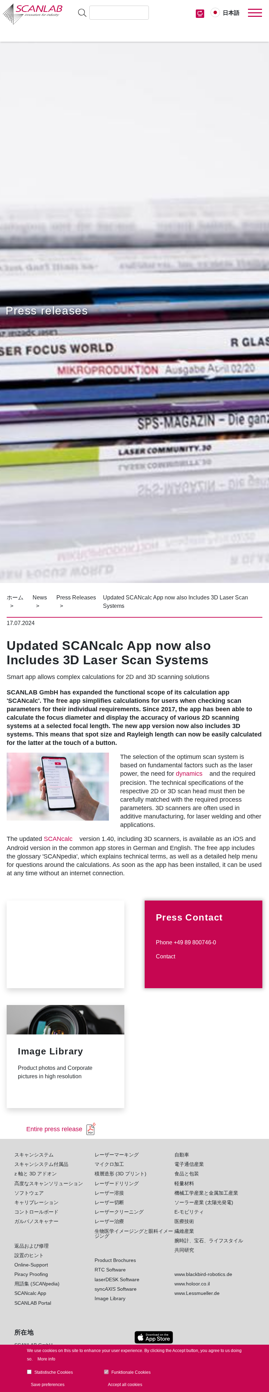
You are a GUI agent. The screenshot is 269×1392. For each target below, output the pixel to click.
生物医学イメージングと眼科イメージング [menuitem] (134, 1234)
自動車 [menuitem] (181, 1154)
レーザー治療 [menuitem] (109, 1221)
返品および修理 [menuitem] (31, 1245)
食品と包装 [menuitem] (186, 1173)
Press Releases (76, 597)
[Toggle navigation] (255, 13)
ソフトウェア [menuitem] (29, 1192)
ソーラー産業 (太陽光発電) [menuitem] (203, 1202)
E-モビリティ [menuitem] (189, 1211)
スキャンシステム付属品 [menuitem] (41, 1164)
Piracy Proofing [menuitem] (31, 1274)
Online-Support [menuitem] (31, 1264)
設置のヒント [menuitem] (29, 1255)
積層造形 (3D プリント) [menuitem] (120, 1173)
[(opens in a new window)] (153, 1337)
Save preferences (47, 1384)
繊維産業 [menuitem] (184, 1231)
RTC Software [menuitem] (110, 1269)
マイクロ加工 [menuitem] (109, 1164)
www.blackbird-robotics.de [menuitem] (203, 1274)
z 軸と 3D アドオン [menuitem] (35, 1173)
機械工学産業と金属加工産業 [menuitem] (206, 1192)
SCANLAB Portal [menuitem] (32, 1303)
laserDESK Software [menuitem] (117, 1279)
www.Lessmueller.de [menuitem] (197, 1293)
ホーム (15, 597)
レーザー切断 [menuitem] (109, 1202)
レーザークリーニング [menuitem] (119, 1211)
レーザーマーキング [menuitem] (117, 1154)
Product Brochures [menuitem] (115, 1260)
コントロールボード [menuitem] (36, 1211)
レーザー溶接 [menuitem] (109, 1192)
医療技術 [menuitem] (184, 1221)
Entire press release (54, 1129)
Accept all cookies (125, 1384)
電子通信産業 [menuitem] (189, 1164)
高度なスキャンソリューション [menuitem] (48, 1183)
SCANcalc (58, 838)
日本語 (231, 13)
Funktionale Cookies (131, 1372)
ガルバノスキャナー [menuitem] (36, 1221)
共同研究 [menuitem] (184, 1250)
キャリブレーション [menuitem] (36, 1202)
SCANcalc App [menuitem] (30, 1293)
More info (46, 1359)
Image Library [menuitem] (110, 1298)
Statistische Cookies (53, 1372)
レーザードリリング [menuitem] (117, 1183)
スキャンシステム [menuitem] (34, 1154)
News (40, 597)
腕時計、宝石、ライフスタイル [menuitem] (208, 1240)
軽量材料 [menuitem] (184, 1183)
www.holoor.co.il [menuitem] (192, 1283)
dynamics (189, 773)
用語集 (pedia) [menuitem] (37, 1283)
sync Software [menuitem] (116, 1288)
